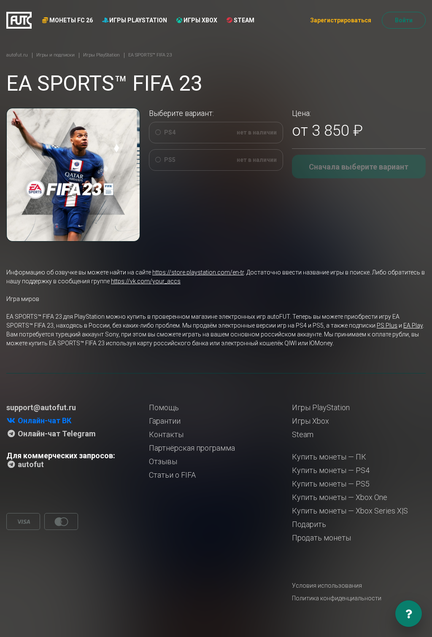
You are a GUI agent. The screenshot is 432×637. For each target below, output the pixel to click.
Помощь (164, 407)
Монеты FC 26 (70, 20)
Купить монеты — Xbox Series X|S (350, 510)
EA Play (413, 325)
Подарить (309, 524)
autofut (30, 464)
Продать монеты (321, 537)
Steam (243, 20)
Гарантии (165, 421)
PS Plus (387, 325)
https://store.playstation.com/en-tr (198, 272)
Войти (404, 20)
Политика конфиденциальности (336, 598)
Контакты (166, 434)
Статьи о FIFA (172, 474)
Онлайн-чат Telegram (56, 433)
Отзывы (163, 461)
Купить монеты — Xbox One (339, 497)
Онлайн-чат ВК (43, 420)
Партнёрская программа (192, 447)
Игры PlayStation (137, 20)
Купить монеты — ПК (329, 456)
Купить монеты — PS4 (331, 470)
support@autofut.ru (41, 407)
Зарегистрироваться (340, 20)
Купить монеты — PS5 (331, 483)
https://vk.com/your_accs (146, 281)
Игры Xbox (199, 20)
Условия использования (327, 585)
